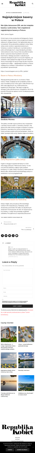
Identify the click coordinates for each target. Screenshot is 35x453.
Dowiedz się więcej (22, 449)
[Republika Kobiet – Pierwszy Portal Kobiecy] (17, 3)
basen (5, 217)
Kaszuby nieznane (23, 370)
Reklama (17, 437)
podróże (9, 217)
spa (21, 217)
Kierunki (15, 12)
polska (14, 217)
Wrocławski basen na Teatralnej (13, 200)
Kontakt (17, 439)
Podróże (19, 12)
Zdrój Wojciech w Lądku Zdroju (13, 160)
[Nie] (33, 447)
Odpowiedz (30, 247)
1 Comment (8, 243)
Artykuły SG (9, 12)
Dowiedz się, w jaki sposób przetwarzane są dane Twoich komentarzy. (17, 312)
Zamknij (10, 449)
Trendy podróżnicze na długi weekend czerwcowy (8, 394)
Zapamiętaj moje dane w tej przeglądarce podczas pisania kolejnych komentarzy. (15, 302)
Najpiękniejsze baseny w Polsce (17, 18)
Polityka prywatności (17, 441)
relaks (18, 217)
